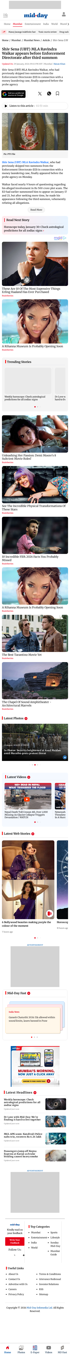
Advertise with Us (18, 1284)
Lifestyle (55, 1237)
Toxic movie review (47, 32)
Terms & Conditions (50, 1274)
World (34, 1247)
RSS (41, 1289)
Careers (12, 1289)
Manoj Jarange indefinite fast (22, 32)
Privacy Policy (16, 1294)
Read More (36, 209)
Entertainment (39, 1237)
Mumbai (36, 1232)
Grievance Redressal (50, 1279)
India (34, 1242)
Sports (53, 1232)
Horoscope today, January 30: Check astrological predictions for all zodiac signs (34, 228)
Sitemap (43, 1294)
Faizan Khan (59, 64)
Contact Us (14, 1279)
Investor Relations (49, 1284)
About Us (13, 1274)
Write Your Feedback (15, 1241)
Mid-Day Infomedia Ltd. (40, 1307)
